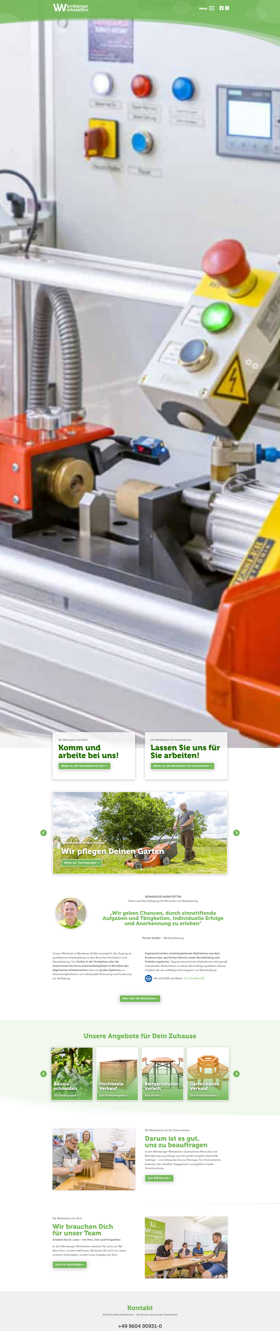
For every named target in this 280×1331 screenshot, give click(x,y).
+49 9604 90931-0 (140, 1326)
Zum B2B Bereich (158, 1178)
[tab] (139, 869)
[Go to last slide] (43, 833)
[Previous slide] (43, 1074)
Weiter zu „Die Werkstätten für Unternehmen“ (181, 766)
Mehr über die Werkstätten (139, 998)
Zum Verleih (152, 1095)
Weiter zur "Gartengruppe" (80, 862)
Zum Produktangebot (112, 1095)
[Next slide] (236, 833)
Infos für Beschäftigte (68, 1264)
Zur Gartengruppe (65, 1095)
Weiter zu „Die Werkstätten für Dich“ (83, 766)
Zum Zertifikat (193, 978)
